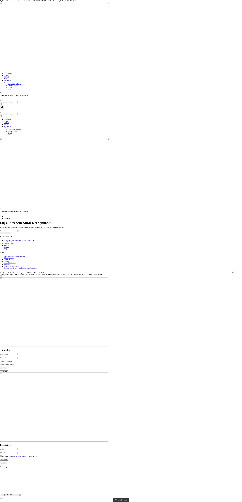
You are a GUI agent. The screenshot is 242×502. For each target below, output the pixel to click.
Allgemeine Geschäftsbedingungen (14, 256)
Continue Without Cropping (12, 494)
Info (5, 82)
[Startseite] (107, 70)
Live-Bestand (8, 73)
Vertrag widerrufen (121, 500)
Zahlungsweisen (9, 258)
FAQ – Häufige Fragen (14, 84)
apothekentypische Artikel (11, 266)
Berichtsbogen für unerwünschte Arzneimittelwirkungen (20, 268)
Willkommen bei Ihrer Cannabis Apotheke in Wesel (19, 240)
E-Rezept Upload (13, 85)
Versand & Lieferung (10, 263)
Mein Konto (7, 80)
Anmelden (3, 368)
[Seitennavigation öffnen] (2, 107)
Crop (2, 494)
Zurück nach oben (6, 233)
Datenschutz (7, 259)
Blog (9, 89)
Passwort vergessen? (6, 361)
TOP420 (6, 77)
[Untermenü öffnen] (7, 82)
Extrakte (6, 75)
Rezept (6, 79)
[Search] (1, 104)
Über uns (6, 247)
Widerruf (6, 261)
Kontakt (10, 87)
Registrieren (4, 371)
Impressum (7, 264)
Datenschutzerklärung (16, 456)
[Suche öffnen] (1, 100)
